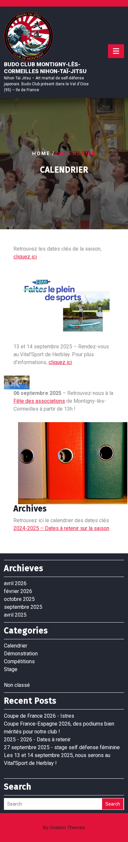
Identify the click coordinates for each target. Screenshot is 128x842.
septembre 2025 (23, 607)
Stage (10, 669)
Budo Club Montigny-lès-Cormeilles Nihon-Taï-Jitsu (45, 67)
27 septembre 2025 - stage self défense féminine (62, 747)
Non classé (17, 685)
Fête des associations (39, 401)
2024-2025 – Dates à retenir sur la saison (61, 528)
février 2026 (18, 591)
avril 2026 (15, 583)
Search (112, 804)
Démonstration (21, 653)
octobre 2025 (19, 599)
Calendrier (15, 646)
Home (41, 153)
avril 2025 (15, 615)
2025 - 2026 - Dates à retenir (37, 739)
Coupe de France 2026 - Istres (39, 716)
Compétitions (19, 661)
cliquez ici (25, 257)
